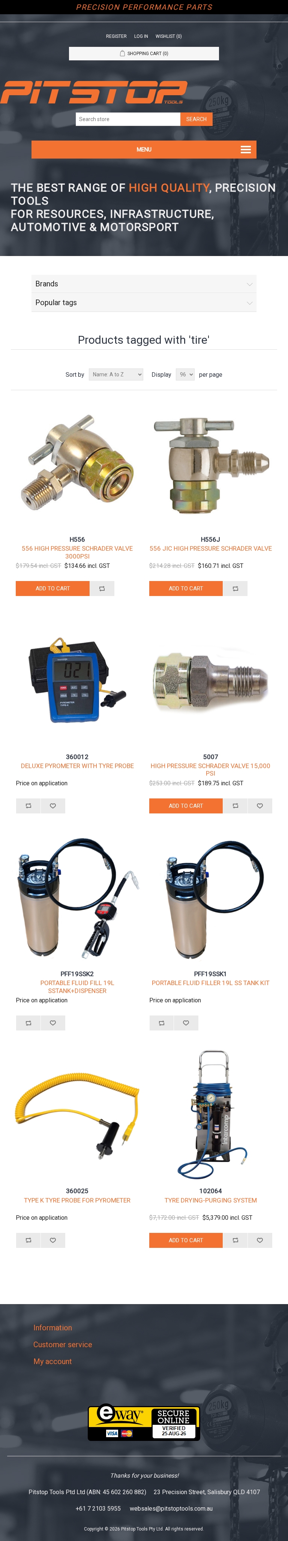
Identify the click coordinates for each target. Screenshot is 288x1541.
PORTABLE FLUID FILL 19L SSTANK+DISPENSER (77, 986)
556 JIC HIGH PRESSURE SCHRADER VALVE (211, 548)
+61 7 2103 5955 (98, 1508)
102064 (211, 1191)
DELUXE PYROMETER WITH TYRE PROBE (77, 766)
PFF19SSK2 (77, 974)
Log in (141, 36)
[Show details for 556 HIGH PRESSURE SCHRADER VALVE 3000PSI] (77, 463)
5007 (210, 757)
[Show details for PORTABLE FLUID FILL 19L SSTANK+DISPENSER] (77, 897)
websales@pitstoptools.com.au (171, 1508)
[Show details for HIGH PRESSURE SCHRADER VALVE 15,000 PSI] (211, 680)
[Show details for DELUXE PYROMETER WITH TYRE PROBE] (77, 680)
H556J (210, 539)
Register (116, 36)
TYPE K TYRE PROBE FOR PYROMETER (77, 1200)
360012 (77, 757)
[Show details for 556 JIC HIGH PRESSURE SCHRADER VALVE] (211, 463)
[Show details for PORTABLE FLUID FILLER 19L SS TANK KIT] (211, 897)
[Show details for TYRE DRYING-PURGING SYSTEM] (211, 1114)
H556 (77, 539)
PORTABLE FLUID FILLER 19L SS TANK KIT (211, 983)
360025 (77, 1191)
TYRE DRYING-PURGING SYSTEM (211, 1200)
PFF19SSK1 (210, 974)
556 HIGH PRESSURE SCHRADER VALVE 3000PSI (77, 552)
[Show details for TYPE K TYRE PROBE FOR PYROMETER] (77, 1114)
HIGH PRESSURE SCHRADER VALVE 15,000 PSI (210, 769)
